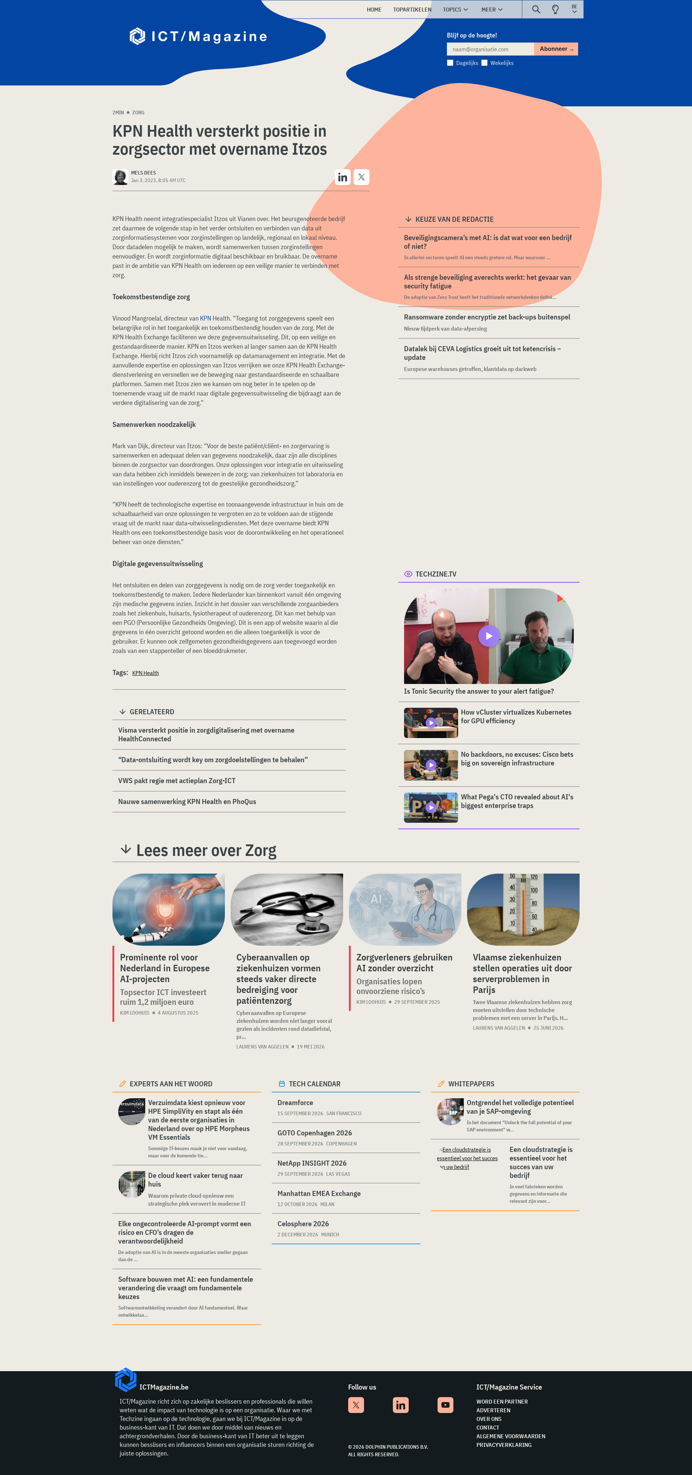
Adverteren (493, 1410)
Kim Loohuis (135, 1013)
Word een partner (502, 1401)
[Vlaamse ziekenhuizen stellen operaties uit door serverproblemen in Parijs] (523, 910)
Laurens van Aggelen (262, 1046)
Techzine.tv (436, 574)
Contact (487, 1427)
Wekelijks (502, 62)
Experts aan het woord (171, 1083)
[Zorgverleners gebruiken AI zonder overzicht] (405, 910)
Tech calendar (315, 1083)
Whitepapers (471, 1083)
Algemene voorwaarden (510, 1436)
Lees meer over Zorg (206, 850)
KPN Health (145, 672)
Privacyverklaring (504, 1444)
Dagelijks (467, 62)
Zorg (138, 112)
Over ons (489, 1418)
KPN (205, 318)
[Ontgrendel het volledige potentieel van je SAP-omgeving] (450, 1115)
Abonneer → (557, 49)
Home (374, 9)
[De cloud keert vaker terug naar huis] (131, 1189)
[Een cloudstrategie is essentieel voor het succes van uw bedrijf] (472, 1175)
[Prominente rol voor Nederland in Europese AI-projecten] (168, 910)
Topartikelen (412, 9)
